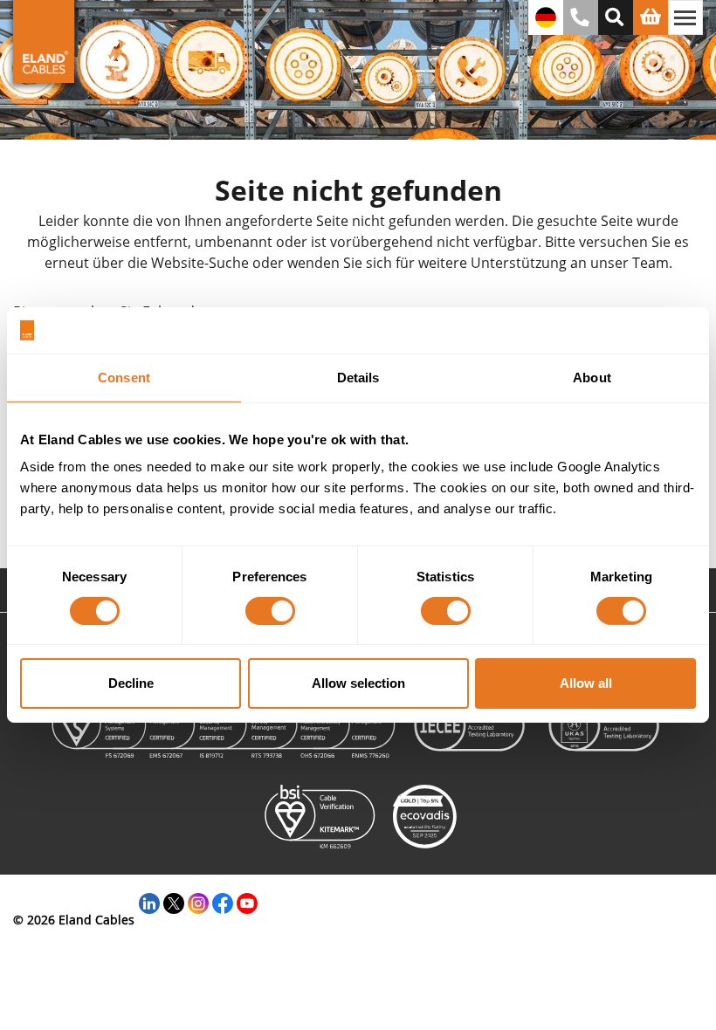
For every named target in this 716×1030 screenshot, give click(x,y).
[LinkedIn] (149, 901)
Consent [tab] (124, 376)
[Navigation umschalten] (685, 17)
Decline (131, 683)
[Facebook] (222, 901)
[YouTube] (247, 901)
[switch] (270, 611)
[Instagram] (198, 901)
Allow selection (358, 683)
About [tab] (592, 376)
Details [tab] (358, 376)
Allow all (586, 683)
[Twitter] (173, 901)
